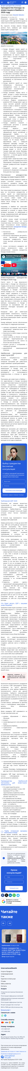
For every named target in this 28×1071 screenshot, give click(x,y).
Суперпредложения (7, 974)
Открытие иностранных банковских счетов (12, 992)
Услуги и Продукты (6, 971)
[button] (10, 923)
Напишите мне (14, 888)
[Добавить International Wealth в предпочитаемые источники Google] (11, 901)
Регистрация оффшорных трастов (11, 1002)
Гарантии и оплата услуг (8, 979)
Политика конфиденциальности (11, 1054)
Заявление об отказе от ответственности (13, 1051)
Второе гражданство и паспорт (11, 6)
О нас (2, 976)
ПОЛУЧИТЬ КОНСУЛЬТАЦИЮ (14, 490)
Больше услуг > (6, 1010)
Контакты (4, 986)
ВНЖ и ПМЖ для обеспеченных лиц (12, 1007)
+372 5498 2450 (5, 1031)
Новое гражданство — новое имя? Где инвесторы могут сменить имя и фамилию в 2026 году (13, 951)
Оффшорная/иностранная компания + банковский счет (12, 999)
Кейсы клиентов (6, 984)
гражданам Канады (20, 227)
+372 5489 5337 (5, 1029)
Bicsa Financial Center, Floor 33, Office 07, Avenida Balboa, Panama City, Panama (13, 1037)
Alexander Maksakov (18, 15)
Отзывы (3, 981)
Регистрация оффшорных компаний (12, 996)
